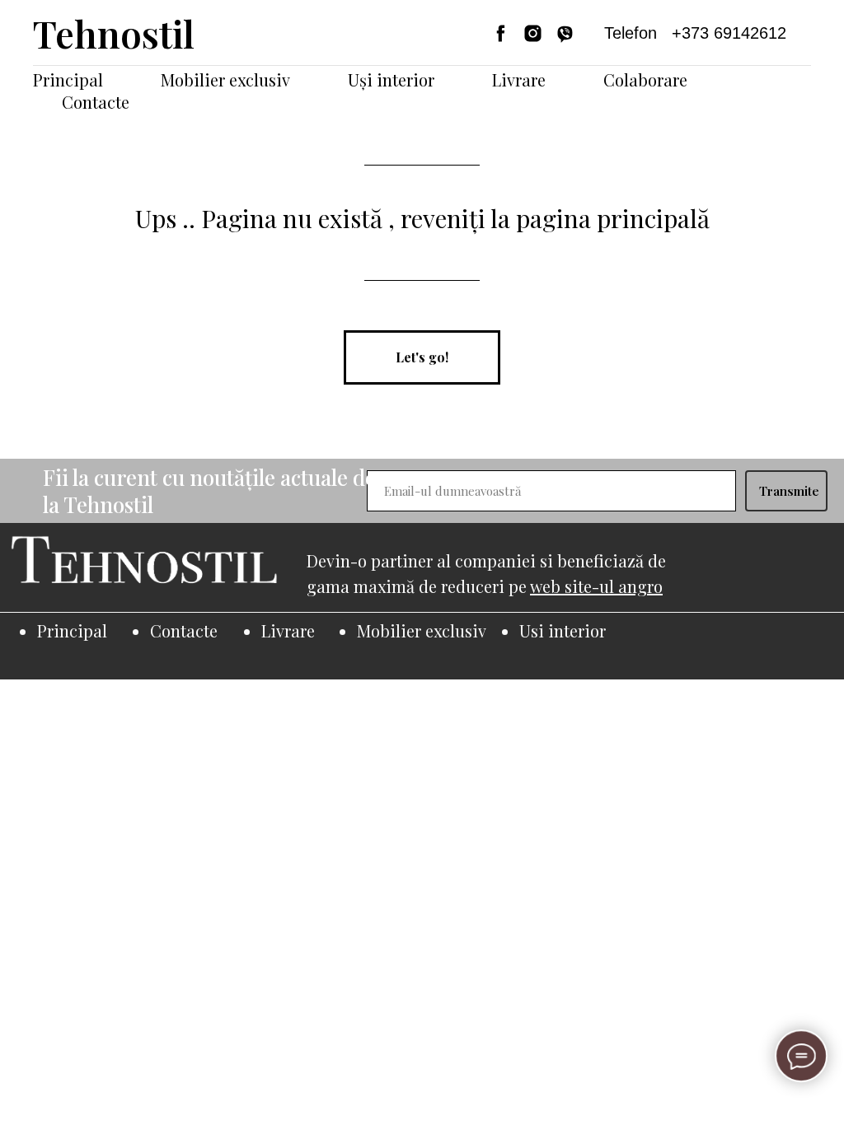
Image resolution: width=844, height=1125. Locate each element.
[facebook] (500, 33)
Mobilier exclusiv (225, 79)
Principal (68, 79)
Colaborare (645, 79)
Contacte (95, 102)
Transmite (789, 491)
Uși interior (391, 79)
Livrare (519, 79)
